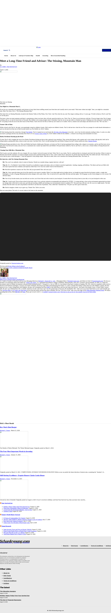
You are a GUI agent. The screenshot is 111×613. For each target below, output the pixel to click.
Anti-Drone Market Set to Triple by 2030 (14, 534)
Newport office (7, 290)
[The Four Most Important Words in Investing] (14, 470)
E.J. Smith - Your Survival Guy (8, 66)
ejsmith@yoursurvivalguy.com (51, 292)
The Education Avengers (8, 591)
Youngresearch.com (97, 281)
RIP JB (17, 292)
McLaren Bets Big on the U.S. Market (13, 532)
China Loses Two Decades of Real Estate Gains (16, 522)
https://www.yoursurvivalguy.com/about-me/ (12, 279)
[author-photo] (4, 276)
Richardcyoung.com (73, 281)
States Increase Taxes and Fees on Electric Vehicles (17, 529)
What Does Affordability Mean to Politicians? (15, 508)
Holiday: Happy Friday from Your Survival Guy (16, 506)
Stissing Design (92, 141)
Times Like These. (31, 282)
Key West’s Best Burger (8, 427)
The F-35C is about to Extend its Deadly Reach (19, 267)
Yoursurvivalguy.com (17, 263)
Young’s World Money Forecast (10, 514)
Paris (24, 292)
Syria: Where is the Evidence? (16, 266)
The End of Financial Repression (10, 600)
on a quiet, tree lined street (19, 290)
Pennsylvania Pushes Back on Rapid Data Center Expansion (20, 531)
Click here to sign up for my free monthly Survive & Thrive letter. (78, 292)
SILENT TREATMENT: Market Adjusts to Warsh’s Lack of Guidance (22, 519)
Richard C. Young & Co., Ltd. (47, 281)
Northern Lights (7, 511)
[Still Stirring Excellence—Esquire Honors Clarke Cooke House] (14, 498)
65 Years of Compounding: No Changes (14, 518)
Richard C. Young (5, 430)
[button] (7, 50)
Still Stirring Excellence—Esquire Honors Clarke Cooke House (22, 475)
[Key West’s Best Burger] (14, 446)
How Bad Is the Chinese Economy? (13, 521)
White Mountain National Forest (95, 290)
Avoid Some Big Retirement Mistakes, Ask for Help (17, 509)
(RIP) (48, 287)
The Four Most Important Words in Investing (16, 451)
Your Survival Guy (7, 503)
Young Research (6, 526)
